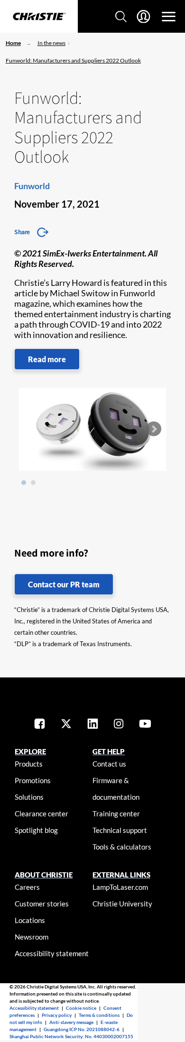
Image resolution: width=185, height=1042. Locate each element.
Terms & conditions (99, 1015)
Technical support (119, 830)
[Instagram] (118, 724)
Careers (27, 887)
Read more (47, 359)
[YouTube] (145, 724)
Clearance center (41, 813)
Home (13, 42)
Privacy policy (57, 1015)
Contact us (109, 763)
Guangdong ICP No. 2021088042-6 (82, 1029)
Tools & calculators (121, 846)
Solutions (29, 797)
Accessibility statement (52, 953)
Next (153, 429)
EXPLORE (30, 751)
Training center (116, 813)
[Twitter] (66, 724)
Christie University (122, 903)
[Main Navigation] (169, 16)
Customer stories (42, 903)
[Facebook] (39, 724)
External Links (121, 874)
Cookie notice (81, 1008)
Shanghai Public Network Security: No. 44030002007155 (71, 1036)
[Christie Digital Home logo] (38, 17)
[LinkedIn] (92, 724)
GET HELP (108, 751)
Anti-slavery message (71, 1022)
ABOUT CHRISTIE (44, 874)
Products (29, 763)
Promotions (33, 780)
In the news (51, 42)
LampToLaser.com (120, 887)
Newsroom (31, 936)
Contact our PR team (64, 584)
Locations (30, 920)
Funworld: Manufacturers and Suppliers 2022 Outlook (73, 60)
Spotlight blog (36, 830)
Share (22, 232)
